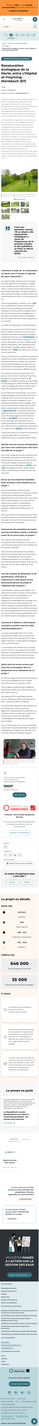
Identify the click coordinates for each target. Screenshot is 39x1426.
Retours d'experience (9, 1291)
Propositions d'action (9, 1288)
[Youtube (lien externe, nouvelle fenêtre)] (23, 1392)
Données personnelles (28, 1401)
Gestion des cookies (8, 1419)
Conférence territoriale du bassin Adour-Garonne (19, 1334)
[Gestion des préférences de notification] (34, 1421)
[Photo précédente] (4, 180)
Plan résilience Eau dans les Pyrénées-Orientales (19, 1315)
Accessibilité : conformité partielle (13, 1413)
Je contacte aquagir (8, 1404)
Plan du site (22, 1398)
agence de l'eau (9, 411)
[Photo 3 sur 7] (24, 204)
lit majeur (13, 418)
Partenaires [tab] (14, 1139)
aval (3, 468)
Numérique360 (7, 1416)
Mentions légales (7, 1401)
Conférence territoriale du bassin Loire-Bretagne (19, 1323)
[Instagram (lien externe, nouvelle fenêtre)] (29, 1392)
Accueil (4, 43)
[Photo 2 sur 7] (16, 199)
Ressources (5, 1297)
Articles (4, 1294)
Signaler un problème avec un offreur (14, 1410)
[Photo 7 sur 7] (24, 199)
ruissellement (28, 337)
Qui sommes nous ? (8, 1398)
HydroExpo (5, 1364)
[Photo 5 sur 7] (21, 199)
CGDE (3, 1361)
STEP (15, 350)
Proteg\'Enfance (22, 1416)
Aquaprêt (5, 1342)
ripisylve (18, 428)
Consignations (7, 1348)
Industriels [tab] (25, 1139)
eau (34, 303)
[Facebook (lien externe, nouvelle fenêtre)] (16, 1392)
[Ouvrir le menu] (4, 19)
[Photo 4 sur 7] (19, 199)
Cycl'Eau (4, 1359)
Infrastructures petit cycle (11, 1345)
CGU (17, 1401)
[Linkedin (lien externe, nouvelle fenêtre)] (10, 1392)
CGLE (3, 1356)
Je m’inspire (5, 46)
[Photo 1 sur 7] (14, 199)
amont (29, 465)
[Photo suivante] (35, 180)
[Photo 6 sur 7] (22, 199)
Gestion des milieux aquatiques (17, 43)
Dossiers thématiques (9, 1300)
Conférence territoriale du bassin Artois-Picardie (18, 1331)
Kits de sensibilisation (9, 1303)
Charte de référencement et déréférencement (17, 1407)
